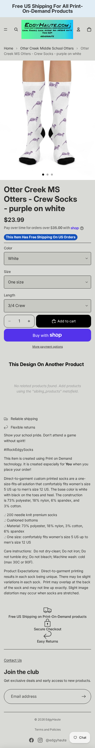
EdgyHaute (53, 719)
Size (7, 271)
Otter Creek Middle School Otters (47, 48)
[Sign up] (84, 696)
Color (8, 248)
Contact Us (13, 660)
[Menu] (5, 29)
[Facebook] (31, 740)
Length (9, 295)
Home (8, 48)
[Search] (16, 29)
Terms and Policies (48, 729)
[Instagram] (40, 740)
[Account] (78, 29)
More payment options (47, 346)
